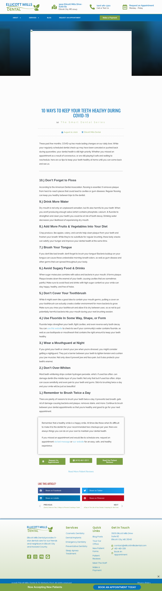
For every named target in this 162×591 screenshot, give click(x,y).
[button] (158, 576)
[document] (81, 295)
